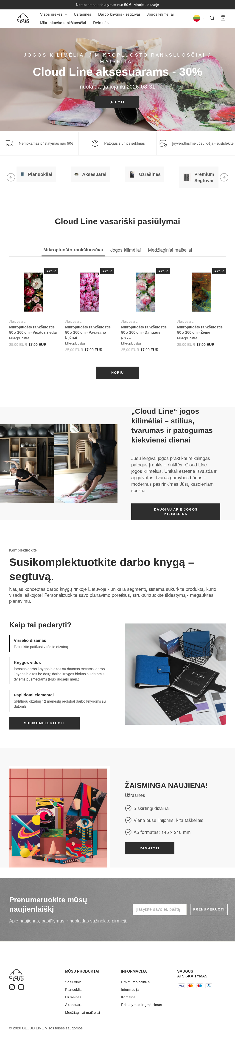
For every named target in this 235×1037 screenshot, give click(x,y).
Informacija (130, 989)
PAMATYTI (149, 848)
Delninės (101, 23)
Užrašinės (82, 14)
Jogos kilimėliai (160, 14)
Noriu (117, 372)
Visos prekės (52, 14)
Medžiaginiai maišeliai (82, 1012)
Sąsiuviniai (73, 982)
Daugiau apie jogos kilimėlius (176, 512)
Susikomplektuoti (44, 723)
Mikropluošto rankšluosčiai (63, 23)
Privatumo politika (135, 982)
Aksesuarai (17, 321)
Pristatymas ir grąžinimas (141, 1005)
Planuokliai (73, 989)
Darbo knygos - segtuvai (119, 14)
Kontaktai (128, 997)
